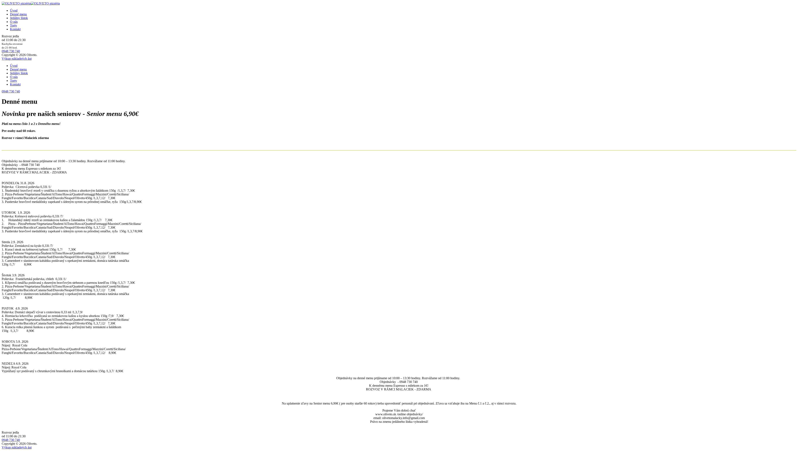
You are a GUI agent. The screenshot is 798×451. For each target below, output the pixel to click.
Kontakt (15, 29)
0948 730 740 (11, 51)
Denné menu (18, 14)
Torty (13, 25)
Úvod (13, 10)
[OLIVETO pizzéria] (31, 3)
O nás (14, 21)
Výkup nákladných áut (17, 58)
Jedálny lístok (19, 18)
